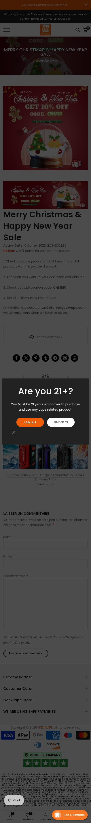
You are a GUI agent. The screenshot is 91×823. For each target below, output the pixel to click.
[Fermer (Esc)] (13, 432)
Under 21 (61, 422)
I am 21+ (30, 422)
